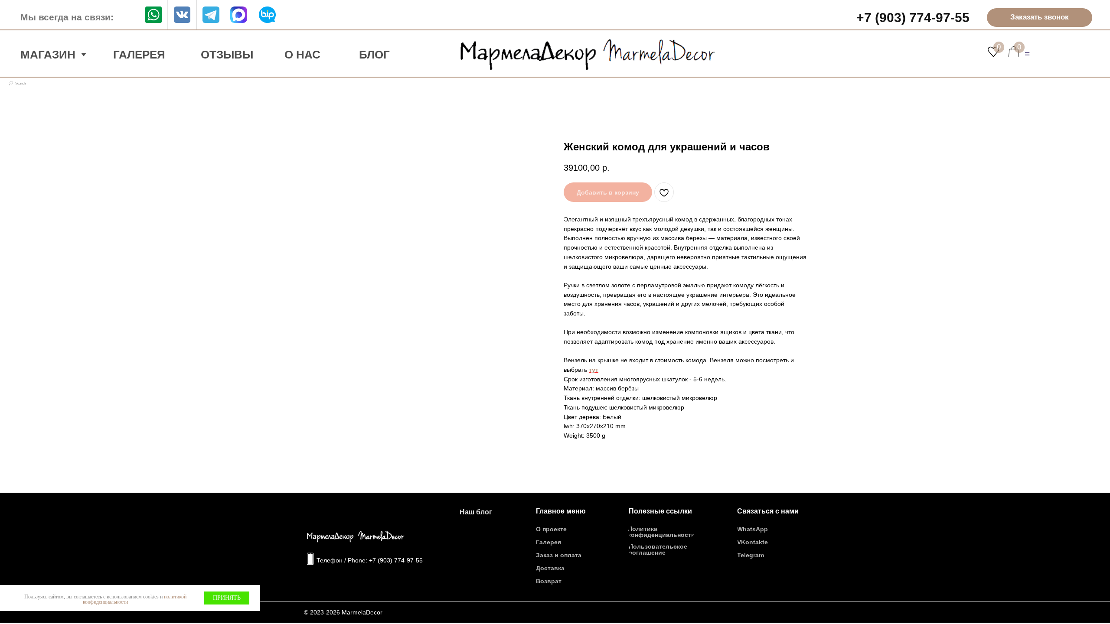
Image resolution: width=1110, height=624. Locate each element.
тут (593, 369)
